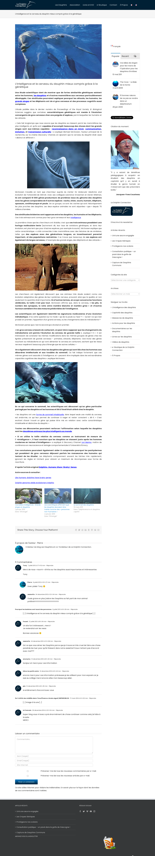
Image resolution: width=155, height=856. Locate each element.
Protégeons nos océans (122, 246)
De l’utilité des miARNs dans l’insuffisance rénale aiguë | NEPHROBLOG (42, 698)
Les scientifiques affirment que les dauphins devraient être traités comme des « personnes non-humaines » (57, 508)
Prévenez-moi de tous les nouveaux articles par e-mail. (65, 775)
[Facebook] (80, 811)
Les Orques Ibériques (121, 241)
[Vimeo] (87, 811)
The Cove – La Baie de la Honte (128, 83)
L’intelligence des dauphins (124, 307)
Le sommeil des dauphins (84, 505)
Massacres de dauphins (122, 318)
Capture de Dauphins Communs (30, 832)
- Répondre (49, 565)
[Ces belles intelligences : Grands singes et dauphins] (28, 496)
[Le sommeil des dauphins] (87, 496)
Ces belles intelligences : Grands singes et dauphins (28, 506)
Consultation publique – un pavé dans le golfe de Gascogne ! (124, 254)
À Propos (116, 355)
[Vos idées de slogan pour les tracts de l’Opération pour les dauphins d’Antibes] (115, 63)
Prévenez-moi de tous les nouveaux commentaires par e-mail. (68, 771)
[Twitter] (84, 811)
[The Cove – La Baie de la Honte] (115, 82)
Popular (115, 56)
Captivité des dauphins (122, 312)
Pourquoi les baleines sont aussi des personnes (33, 609)
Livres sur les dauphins (122, 336)
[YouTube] (91, 811)
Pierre (40, 542)
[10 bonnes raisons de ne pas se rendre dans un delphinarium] (115, 95)
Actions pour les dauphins (123, 323)
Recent (125, 56)
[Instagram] (94, 811)
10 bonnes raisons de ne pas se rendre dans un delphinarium (129, 99)
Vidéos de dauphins (120, 342)
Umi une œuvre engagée (123, 235)
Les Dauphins (47, 547)
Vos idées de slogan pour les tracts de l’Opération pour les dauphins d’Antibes (129, 67)
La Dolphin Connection (81, 547)
